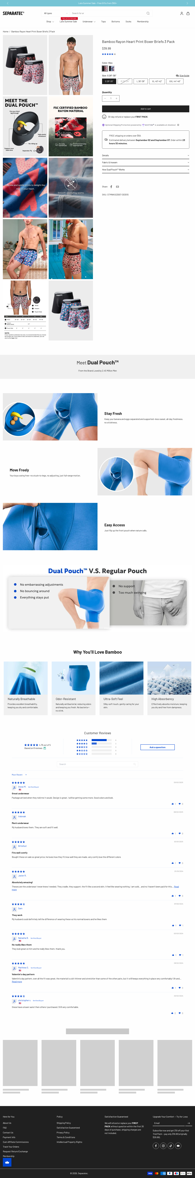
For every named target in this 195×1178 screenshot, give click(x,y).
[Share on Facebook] (111, 187)
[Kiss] (104, 68)
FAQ (5, 1127)
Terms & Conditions (66, 1137)
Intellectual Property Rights (69, 1142)
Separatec (83, 1173)
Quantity (107, 92)
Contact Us (8, 1132)
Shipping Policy (64, 1123)
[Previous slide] (7, 3)
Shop (48, 21)
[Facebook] (156, 1146)
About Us (7, 1123)
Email (157, 1123)
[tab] (85, 627)
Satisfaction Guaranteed (68, 1127)
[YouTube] (178, 1146)
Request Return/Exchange (15, 1151)
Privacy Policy (63, 1132)
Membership (143, 21)
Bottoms (115, 21)
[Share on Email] (117, 187)
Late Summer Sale (68, 21)
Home (5, 31)
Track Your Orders (11, 1147)
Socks (128, 21)
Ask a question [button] (157, 747)
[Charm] (111, 68)
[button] (145, 108)
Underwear (88, 21)
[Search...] (148, 13)
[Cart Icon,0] (188, 13)
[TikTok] (171, 1146)
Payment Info (9, 1137)
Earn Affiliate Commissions (16, 1142)
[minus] (105, 98)
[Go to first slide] (187, 3)
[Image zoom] (25, 65)
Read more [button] (17, 981)
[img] (18, 782)
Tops (103, 21)
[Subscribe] (188, 1123)
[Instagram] (163, 1146)
